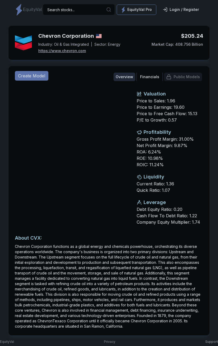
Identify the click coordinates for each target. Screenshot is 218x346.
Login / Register (184, 9)
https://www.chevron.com (62, 50)
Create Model (31, 75)
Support (211, 342)
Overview (124, 76)
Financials (149, 76)
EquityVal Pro (139, 9)
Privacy (109, 342)
